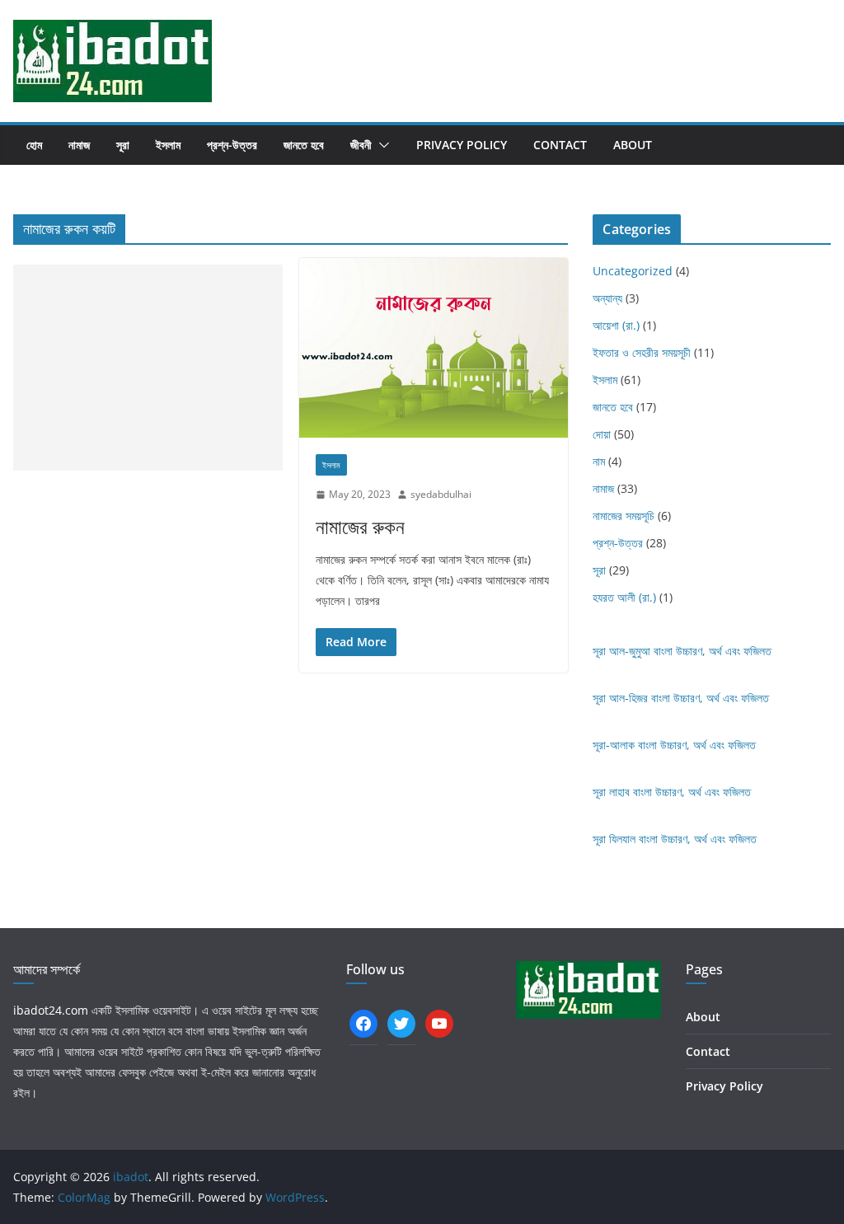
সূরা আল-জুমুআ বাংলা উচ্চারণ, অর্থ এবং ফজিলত (682, 651)
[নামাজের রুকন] (433, 348)
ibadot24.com (50, 1010)
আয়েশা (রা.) (616, 325)
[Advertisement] (148, 368)
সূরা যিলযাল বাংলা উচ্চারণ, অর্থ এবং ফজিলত (675, 838)
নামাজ (79, 144)
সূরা (122, 144)
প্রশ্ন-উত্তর (232, 144)
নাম (599, 461)
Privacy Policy (461, 144)
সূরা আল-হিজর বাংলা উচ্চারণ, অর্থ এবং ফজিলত (681, 698)
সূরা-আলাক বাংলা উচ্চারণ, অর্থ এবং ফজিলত (674, 745)
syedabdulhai (440, 494)
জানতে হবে (304, 144)
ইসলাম (168, 144)
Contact (560, 144)
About (632, 144)
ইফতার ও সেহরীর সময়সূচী (642, 352)
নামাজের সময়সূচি (623, 515)
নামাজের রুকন (360, 526)
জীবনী (361, 144)
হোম (34, 144)
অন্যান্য (607, 298)
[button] (381, 145)
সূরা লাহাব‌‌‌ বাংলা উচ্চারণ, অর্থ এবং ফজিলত (672, 792)
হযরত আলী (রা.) (624, 597)
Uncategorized (633, 271)
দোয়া (602, 434)
